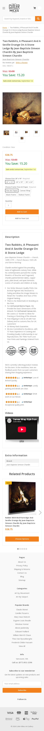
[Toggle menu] (3, 8)
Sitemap (22, 580)
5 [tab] (26, 549)
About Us (22, 562)
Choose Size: (17, 178)
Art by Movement (22, 593)
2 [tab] (20, 549)
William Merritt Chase (22, 635)
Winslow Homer (22, 624)
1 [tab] (18, 549)
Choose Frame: (20, 187)
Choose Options (22, 539)
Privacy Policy (22, 565)
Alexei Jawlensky (22, 628)
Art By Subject (22, 596)
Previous (3, 512)
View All (22, 646)
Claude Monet (22, 609)
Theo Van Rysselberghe (22, 639)
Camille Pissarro (22, 613)
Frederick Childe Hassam (22, 642)
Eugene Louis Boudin (22, 620)
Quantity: (8, 201)
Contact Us (22, 573)
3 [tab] (22, 549)
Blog (22, 576)
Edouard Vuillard (22, 631)
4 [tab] (24, 549)
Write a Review (22, 62)
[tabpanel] (22, 512)
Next (40, 512)
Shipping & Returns (22, 569)
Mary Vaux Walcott (22, 617)
